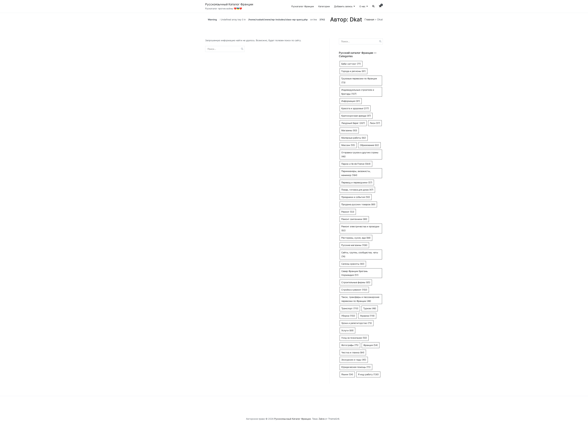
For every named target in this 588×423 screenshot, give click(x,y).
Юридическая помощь (356, 367)
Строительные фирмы (355, 282)
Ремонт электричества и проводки (360, 228)
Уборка (348, 315)
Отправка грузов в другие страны (359, 154)
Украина (367, 315)
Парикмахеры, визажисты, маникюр (356, 173)
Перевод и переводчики (356, 182)
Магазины (349, 130)
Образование (369, 145)
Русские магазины (354, 245)
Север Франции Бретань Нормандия (354, 273)
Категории (324, 6)
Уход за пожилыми (354, 337)
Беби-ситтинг (351, 63)
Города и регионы (353, 71)
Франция (370, 345)
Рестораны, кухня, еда (356, 237)
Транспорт (349, 308)
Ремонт (347, 211)
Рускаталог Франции (302, 6)
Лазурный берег (353, 123)
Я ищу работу (368, 374)
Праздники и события (355, 197)
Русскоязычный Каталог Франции (229, 4)
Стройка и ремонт (354, 289)
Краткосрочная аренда (356, 115)
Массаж (348, 145)
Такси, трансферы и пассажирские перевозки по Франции (360, 299)
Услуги (347, 330)
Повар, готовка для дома (357, 189)
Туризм (369, 308)
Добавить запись (343, 6)
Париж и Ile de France (356, 163)
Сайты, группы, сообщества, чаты (359, 254)
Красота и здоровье (355, 108)
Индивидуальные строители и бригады (357, 92)
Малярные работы (353, 137)
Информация (350, 101)
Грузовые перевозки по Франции (359, 80)
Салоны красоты (352, 263)
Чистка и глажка (352, 352)
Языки (347, 374)
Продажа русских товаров (358, 204)
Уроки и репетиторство (356, 323)
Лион (375, 123)
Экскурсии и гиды (353, 359)
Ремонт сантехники (354, 219)
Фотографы (349, 345)
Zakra (321, 418)
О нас (362, 6)
